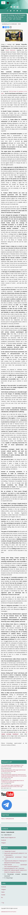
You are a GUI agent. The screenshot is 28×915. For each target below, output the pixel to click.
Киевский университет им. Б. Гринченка (14, 868)
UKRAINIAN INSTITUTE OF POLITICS (8, 911)
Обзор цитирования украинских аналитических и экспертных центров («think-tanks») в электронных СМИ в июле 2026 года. (14, 776)
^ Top (2, 902)
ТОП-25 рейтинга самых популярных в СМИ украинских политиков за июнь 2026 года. (12, 785)
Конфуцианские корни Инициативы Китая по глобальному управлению (12, 781)
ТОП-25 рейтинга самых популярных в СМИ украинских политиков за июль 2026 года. (12, 766)
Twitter (3, 892)
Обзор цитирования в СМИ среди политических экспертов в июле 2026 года (13, 770)
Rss (2, 897)
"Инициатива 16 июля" (10, 851)
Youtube (3, 894)
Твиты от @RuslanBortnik (7, 818)
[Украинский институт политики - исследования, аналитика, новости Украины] (10, 2)
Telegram (3, 842)
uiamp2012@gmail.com (10, 837)
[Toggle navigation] (3, 2)
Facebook (3, 840)
